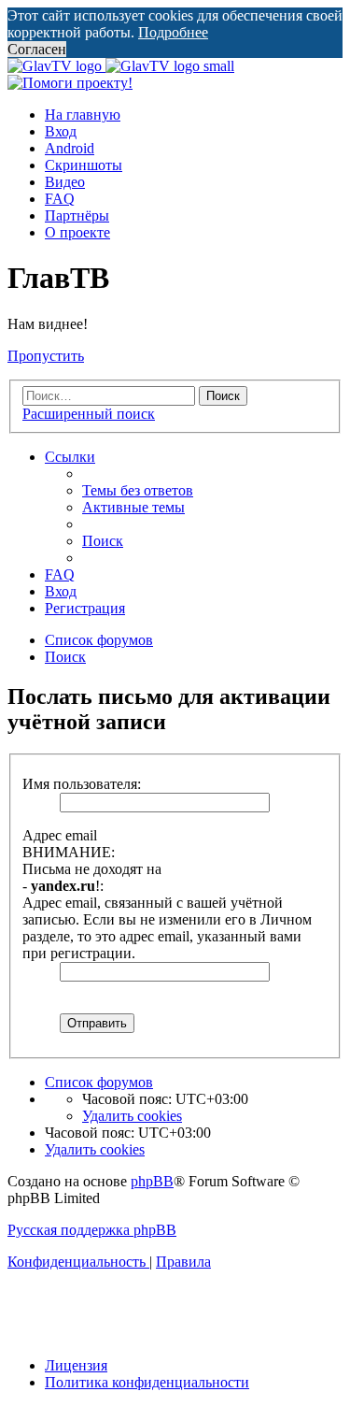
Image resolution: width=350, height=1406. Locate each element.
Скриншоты (83, 165)
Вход (61, 131)
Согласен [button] (36, 49)
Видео (65, 182)
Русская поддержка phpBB (91, 1230)
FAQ (60, 199)
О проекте (77, 232)
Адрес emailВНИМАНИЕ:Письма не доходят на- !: (91, 860)
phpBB (152, 1181)
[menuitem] (137, 490)
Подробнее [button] (173, 32)
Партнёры (77, 215)
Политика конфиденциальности (147, 1382)
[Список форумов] (120, 66)
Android (69, 148)
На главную (82, 114)
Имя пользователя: (81, 784)
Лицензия (76, 1365)
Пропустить (45, 356)
